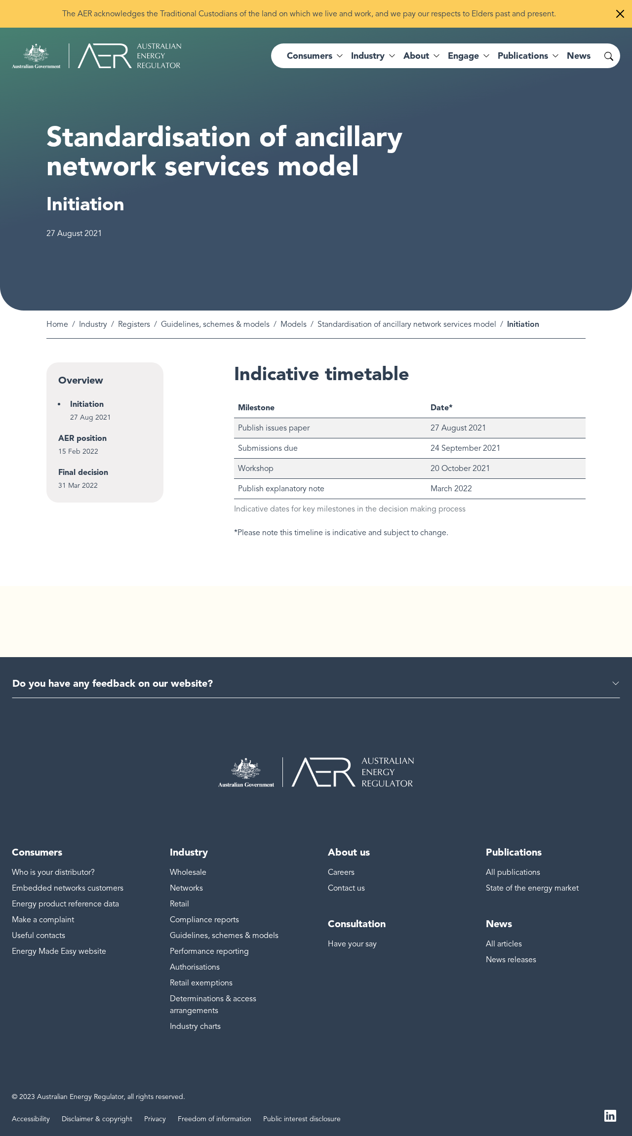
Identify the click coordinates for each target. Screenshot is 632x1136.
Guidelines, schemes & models (215, 324)
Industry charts (195, 1026)
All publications (513, 872)
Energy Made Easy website (59, 951)
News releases (511, 960)
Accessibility (31, 1119)
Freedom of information (214, 1119)
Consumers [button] (309, 55)
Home (57, 324)
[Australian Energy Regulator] (96, 55)
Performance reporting (209, 951)
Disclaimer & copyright (97, 1119)
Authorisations (195, 967)
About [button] (416, 55)
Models (293, 324)
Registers (134, 324)
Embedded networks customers (67, 888)
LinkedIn (610, 1115)
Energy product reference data (65, 904)
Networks (186, 888)
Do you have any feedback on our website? (112, 683)
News (579, 55)
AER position (82, 438)
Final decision (83, 472)
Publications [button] (523, 55)
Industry (93, 324)
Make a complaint (43, 920)
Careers (341, 872)
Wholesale (188, 872)
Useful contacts (38, 935)
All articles (504, 944)
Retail (179, 904)
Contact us (346, 888)
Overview (80, 380)
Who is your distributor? (53, 872)
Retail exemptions (201, 983)
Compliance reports (204, 920)
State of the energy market (532, 888)
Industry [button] (368, 55)
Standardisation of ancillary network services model (406, 324)
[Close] (620, 14)
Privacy (155, 1119)
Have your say (352, 944)
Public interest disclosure (302, 1119)
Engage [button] (463, 55)
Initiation (87, 404)
